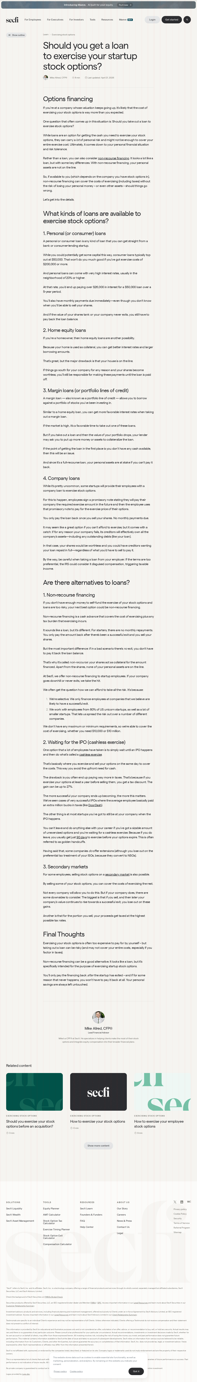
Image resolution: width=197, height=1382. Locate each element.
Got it (136, 1371)
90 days (81, 837)
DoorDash (94, 805)
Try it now (123, 5)
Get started (171, 19)
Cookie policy (76, 1371)
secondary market (117, 874)
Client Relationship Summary (124, 1315)
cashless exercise (90, 754)
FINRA (93, 1303)
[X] (175, 1202)
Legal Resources (141, 1303)
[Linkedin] (181, 1202)
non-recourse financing (113, 158)
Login (152, 19)
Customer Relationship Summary (20, 1306)
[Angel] (189, 1201)
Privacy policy (60, 1371)
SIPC (99, 1303)
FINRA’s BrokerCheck (54, 1297)
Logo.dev (26, 1374)
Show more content (98, 1145)
